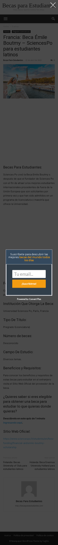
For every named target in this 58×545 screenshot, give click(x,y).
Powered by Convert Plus (29, 299)
